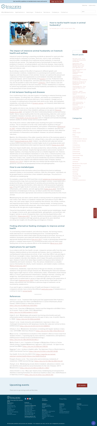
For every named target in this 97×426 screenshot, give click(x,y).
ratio (11, 187)
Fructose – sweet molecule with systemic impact (79, 93)
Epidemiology (76, 153)
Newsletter (95, 213)
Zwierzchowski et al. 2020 (23, 141)
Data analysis (76, 147)
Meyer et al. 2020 (56, 243)
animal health (27, 291)
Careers (61, 410)
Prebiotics (75, 178)
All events (82, 385)
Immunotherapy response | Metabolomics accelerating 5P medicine (80, 78)
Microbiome (76, 167)
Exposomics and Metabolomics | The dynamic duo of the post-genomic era (78, 65)
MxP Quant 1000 (29, 406)
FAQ (43, 418)
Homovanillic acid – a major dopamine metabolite (79, 108)
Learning (29, 12)
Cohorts (75, 143)
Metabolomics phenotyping (48, 411)
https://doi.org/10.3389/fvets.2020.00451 (23, 305)
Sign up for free (56, 1)
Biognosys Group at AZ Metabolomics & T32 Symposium (79, 83)
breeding (43, 79)
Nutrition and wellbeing (12, 411)
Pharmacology (77, 176)
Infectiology (76, 159)
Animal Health (68, 28)
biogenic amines (38, 103)
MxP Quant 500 (28, 409)
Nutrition (75, 172)
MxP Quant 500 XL (29, 408)
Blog (74, 28)
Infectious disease (11, 414)
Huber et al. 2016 (50, 189)
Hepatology (76, 157)
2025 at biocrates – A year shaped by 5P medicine (79, 103)
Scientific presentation (79, 180)
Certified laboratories (64, 411)
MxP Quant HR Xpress (30, 410)
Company (55, 12)
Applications (19, 12)
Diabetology (76, 149)
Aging (74, 130)
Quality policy (62, 409)
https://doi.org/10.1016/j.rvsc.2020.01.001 (39, 374)
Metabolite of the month (80, 163)
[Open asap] (93, 423)
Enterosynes (76, 151)
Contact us (64, 12)
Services (46, 12)
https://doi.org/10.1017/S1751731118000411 (35, 326)
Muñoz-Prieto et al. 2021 (18, 266)
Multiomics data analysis (48, 416)
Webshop (84, 5)
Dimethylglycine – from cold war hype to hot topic (79, 88)
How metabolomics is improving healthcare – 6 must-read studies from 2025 (80, 98)
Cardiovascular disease (79, 141)
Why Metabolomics (7, 12)
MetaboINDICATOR (46, 406)
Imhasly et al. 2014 (16, 161)
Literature (75, 161)
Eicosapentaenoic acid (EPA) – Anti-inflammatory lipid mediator (79, 71)
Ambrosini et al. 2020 (26, 280)
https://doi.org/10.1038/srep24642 (28, 319)
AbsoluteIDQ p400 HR (30, 413)
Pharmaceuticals (11, 405)
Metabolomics (77, 165)
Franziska (53, 28)
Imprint (78, 398)
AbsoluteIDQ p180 (29, 414)
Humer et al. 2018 (58, 145)
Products (38, 12)
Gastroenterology (78, 155)
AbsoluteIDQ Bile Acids (30, 417)
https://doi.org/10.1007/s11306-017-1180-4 (34, 368)
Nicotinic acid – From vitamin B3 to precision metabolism (79, 60)
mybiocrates (92, 5)
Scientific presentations (82, 405)
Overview (9, 404)
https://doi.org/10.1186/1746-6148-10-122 (50, 331)
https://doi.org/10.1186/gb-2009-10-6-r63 (49, 361)
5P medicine (76, 128)
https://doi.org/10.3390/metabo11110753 (24, 312)
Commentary (76, 145)
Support (44, 417)
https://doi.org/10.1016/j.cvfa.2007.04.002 (43, 351)
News (60, 407)
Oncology (75, 174)
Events (78, 407)
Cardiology (76, 137)
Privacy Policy (63, 398)
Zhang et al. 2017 (23, 216)
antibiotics (41, 82)
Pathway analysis (46, 414)
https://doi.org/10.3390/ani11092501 (35, 346)
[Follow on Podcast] (25, 399)
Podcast (79, 409)
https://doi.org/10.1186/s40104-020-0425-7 (24, 339)
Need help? (62, 405)
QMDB (43, 407)
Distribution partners (64, 412)
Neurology (76, 170)
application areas (47, 289)
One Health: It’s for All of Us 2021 (27, 118)
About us (61, 406)
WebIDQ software (46, 405)
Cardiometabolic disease (80, 139)
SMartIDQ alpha (28, 411)
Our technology (28, 403)
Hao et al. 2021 (37, 239)
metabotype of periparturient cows (54, 179)
